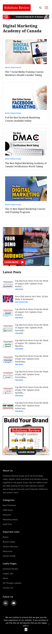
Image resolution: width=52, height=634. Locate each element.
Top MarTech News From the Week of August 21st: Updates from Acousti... (31, 312)
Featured (7, 514)
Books (5, 537)
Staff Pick (7, 524)
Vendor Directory (10, 546)
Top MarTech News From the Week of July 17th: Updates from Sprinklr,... (31, 390)
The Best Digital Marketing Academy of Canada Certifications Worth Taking (25, 165)
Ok (26, 629)
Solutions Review (10, 568)
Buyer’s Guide (9, 541)
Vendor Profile (9, 556)
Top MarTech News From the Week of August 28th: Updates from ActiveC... (31, 283)
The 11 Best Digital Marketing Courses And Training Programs (25, 210)
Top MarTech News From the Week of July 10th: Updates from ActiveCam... (31, 405)
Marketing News (10, 519)
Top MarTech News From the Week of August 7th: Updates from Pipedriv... (31, 343)
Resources (7, 551)
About (5, 578)
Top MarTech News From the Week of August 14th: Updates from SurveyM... (31, 327)
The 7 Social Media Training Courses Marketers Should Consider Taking (24, 73)
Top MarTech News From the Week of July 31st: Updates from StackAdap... (31, 359)
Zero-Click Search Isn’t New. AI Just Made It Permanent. (31, 297)
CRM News (19, 289)
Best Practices (13, 67)
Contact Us (8, 587)
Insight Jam (8, 573)
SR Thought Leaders (12, 583)
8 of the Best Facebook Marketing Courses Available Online (22, 119)
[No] (48, 624)
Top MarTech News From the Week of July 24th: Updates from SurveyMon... (31, 374)
